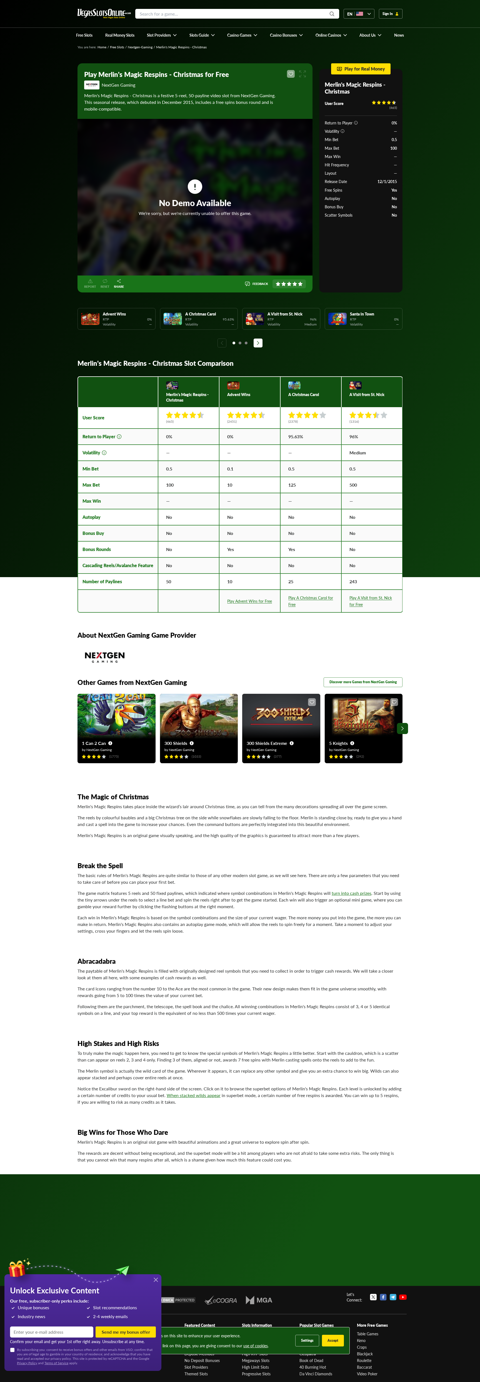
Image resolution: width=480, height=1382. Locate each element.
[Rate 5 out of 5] (300, 284)
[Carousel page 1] (233, 343)
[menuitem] (162, 35)
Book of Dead (311, 1360)
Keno (361, 1340)
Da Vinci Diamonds (315, 1373)
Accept (333, 1340)
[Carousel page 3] (246, 343)
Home (102, 47)
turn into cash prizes (351, 893)
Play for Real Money (364, 69)
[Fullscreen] (302, 74)
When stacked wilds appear (194, 1095)
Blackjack (365, 1353)
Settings (307, 1340)
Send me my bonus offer (126, 1332)
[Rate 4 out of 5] (294, 284)
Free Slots (117, 47)
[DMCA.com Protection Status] (176, 1300)
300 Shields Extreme (267, 743)
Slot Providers (196, 1367)
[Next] (258, 343)
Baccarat (364, 1367)
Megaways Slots (255, 1360)
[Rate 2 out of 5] (283, 284)
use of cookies (255, 1345)
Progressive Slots (256, 1373)
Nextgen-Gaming (140, 47)
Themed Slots (196, 1373)
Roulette (364, 1360)
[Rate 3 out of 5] (289, 284)
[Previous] (222, 343)
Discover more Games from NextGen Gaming (363, 682)
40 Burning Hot (312, 1367)
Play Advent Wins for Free (249, 601)
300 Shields (175, 743)
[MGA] (259, 1300)
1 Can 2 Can (94, 743)
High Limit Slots (255, 1367)
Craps (362, 1347)
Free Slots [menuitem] (84, 35)
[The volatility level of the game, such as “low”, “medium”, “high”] (342, 131)
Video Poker (367, 1373)
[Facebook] (383, 1297)
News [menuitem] (399, 35)
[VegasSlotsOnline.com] (104, 14)
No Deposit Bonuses (202, 1360)
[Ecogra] (220, 1300)
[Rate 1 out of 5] (278, 284)
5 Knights (338, 743)
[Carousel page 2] (240, 343)
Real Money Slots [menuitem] (119, 35)
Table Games (367, 1333)
